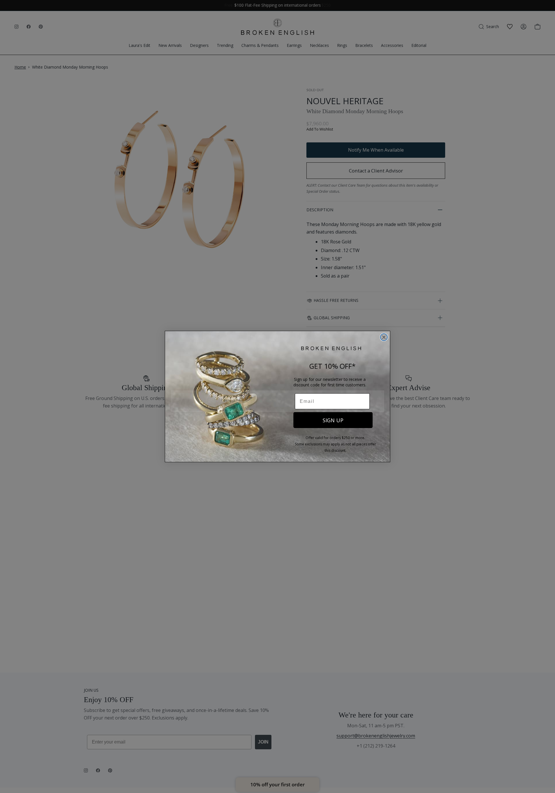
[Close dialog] (383, 337)
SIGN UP (333, 420)
